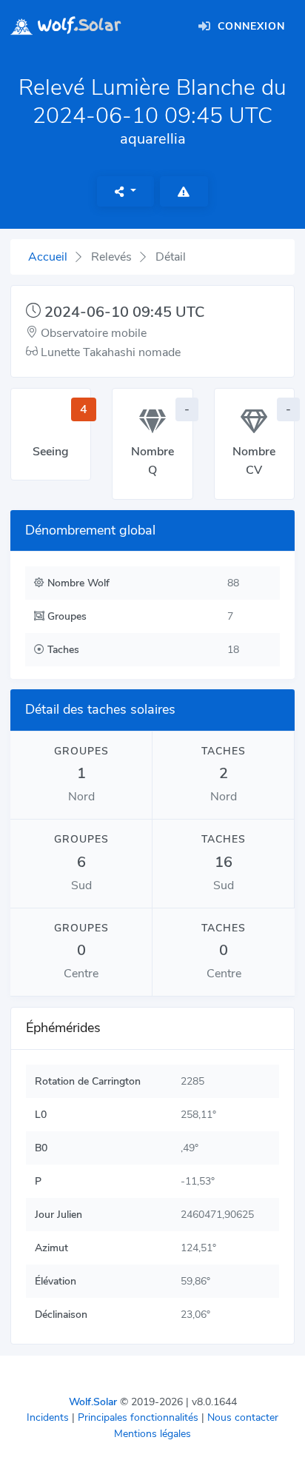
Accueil (47, 257)
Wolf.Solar (93, 1402)
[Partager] (126, 191)
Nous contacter (242, 1417)
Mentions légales (152, 1434)
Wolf (77, 25)
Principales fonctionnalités (138, 1417)
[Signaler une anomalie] (184, 191)
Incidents (48, 1417)
